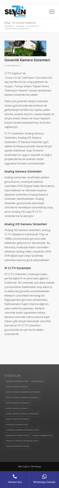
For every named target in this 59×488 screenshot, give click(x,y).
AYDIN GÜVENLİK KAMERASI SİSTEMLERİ (23, 392)
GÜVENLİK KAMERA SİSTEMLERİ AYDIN (22, 430)
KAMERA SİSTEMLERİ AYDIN (17, 435)
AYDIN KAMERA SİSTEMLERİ (17, 403)
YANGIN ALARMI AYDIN (42, 435)
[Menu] (50, 11)
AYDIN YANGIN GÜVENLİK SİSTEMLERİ (22, 413)
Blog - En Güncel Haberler (20, 22)
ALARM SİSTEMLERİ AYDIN (17, 381)
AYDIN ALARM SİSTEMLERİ (17, 386)
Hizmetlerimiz (13, 65)
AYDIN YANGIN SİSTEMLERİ (17, 419)
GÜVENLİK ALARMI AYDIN (17, 424)
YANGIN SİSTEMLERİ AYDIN (17, 446)
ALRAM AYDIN (37, 381)
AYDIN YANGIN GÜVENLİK (17, 408)
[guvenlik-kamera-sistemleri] (25, 48)
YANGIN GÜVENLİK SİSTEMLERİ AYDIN (22, 441)
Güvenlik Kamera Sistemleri (27, 60)
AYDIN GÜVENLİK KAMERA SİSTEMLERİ (22, 397)
